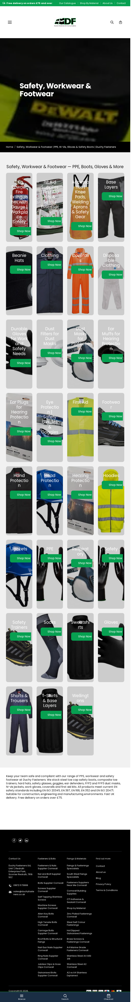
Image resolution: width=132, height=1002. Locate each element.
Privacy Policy (103, 884)
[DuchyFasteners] (65, 22)
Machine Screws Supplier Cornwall (48, 907)
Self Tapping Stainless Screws (50, 898)
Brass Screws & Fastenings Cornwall (78, 940)
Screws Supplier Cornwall (47, 890)
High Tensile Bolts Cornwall (47, 924)
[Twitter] (20, 840)
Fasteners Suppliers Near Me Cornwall (78, 884)
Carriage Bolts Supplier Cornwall (48, 932)
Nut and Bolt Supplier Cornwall (49, 876)
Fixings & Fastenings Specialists (78, 867)
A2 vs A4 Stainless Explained (77, 974)
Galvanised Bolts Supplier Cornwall (48, 974)
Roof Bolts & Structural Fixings (50, 940)
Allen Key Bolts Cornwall (46, 915)
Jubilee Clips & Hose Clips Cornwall (49, 966)
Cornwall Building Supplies (76, 892)
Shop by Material (76, 908)
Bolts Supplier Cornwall (50, 883)
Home (9, 146)
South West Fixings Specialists (77, 876)
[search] (112, 22)
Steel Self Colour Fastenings (76, 924)
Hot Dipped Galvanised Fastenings (79, 932)
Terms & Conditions (107, 890)
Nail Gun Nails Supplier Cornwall (50, 949)
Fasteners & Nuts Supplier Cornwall (48, 867)
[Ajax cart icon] (120, 22)
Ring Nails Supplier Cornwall (48, 957)
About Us (108, 3)
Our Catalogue (67, 3)
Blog (98, 878)
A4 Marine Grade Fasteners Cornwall (77, 949)
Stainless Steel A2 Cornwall (76, 966)
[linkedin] (26, 840)
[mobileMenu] (10, 22)
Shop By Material (89, 3)
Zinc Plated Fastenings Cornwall (79, 915)
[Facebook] (14, 840)
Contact (121, 3)
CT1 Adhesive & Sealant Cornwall (76, 901)
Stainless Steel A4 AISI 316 (79, 957)
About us (101, 872)
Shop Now (23, 231)
